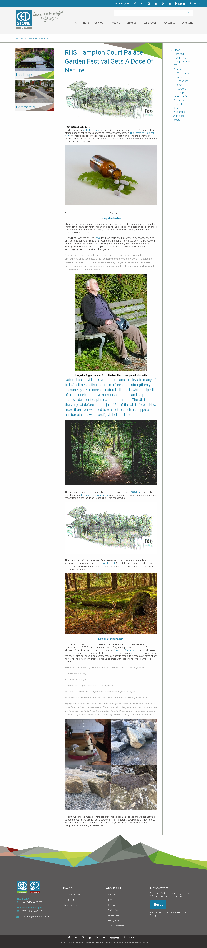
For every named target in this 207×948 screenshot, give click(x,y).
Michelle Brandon (91, 130)
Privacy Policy (113, 921)
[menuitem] (76, 24)
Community (180, 57)
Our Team (112, 905)
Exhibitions (182, 81)
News (86, 23)
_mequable (107, 218)
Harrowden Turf (107, 563)
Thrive (97, 238)
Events (177, 69)
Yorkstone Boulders (124, 650)
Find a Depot (69, 900)
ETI (176, 65)
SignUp (158, 904)
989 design (136, 492)
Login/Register (121, 3)
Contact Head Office (72, 895)
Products (115, 23)
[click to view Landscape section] (34, 59)
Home (75, 23)
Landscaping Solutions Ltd (95, 495)
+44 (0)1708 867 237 (32, 902)
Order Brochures (70, 905)
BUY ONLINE (187, 23)
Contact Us (198, 3)
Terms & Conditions (116, 926)
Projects (178, 104)
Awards (181, 77)
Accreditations (114, 915)
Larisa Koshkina (106, 638)
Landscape (24, 75)
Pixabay (117, 218)
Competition (183, 92)
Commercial (25, 107)
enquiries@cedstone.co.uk (35, 916)
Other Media (180, 96)
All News (175, 50)
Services (131, 23)
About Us (112, 895)
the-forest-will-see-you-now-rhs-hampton (34, 39)
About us (98, 23)
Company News (182, 61)
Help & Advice (149, 23)
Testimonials (113, 910)
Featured (179, 53)
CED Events (183, 73)
